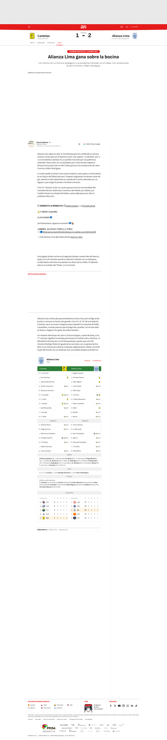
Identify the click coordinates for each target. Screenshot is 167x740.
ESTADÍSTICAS (51, 43)
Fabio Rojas (76, 390)
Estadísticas (97, 361)
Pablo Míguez (77, 382)
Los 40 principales (72, 725)
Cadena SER (101, 725)
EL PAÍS (64, 725)
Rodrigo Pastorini (46, 438)
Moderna (73, 731)
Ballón (75, 408)
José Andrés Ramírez (47, 382)
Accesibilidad (88, 719)
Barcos (75, 417)
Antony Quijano (46, 451)
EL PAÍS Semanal (97, 728)
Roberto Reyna (46, 425)
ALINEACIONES (41, 43)
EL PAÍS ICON (90, 731)
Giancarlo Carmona (47, 390)
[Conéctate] (127, 27)
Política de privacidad (49, 719)
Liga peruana (63, 530)
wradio (77, 728)
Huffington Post (66, 728)
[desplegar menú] (29, 27)
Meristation (116, 731)
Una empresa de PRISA (49, 727)
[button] (79, 144)
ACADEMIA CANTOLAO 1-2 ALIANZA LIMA (83, 51)
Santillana (82, 725)
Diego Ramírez (45, 429)
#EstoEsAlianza (65, 232)
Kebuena (113, 728)
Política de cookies (62, 719)
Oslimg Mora (77, 451)
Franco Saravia (78, 425)
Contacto (30, 719)
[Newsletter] (121, 27)
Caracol (121, 725)
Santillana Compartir (92, 725)
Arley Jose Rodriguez (79, 442)
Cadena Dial (91, 728)
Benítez (75, 412)
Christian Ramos (78, 377)
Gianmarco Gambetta (48, 433)
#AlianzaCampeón (50, 232)
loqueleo (106, 731)
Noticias (87, 361)
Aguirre (75, 438)
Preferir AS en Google (93, 144)
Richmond (62, 731)
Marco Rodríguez (78, 433)
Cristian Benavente (79, 399)
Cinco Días (83, 728)
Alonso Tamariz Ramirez (48, 386)
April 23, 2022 (76, 237)
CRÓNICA (59, 43)
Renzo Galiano (42, 142)
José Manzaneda (46, 408)
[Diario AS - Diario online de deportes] (83, 26)
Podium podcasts (82, 731)
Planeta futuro (106, 728)
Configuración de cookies (76, 719)
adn (114, 725)
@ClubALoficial (88, 205)
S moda (98, 731)
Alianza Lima (53, 359)
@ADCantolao (72, 205)
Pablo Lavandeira (78, 404)
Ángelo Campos (78, 373)
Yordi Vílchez (77, 386)
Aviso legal (38, 719)
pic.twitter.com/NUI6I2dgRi (84, 232)
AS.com (108, 725)
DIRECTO (32, 43)
